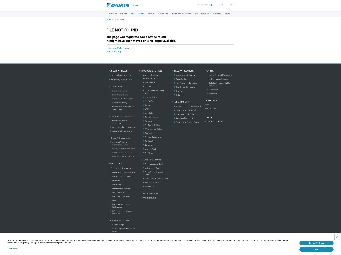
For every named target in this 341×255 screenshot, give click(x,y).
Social (193, 110)
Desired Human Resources (218, 79)
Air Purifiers (149, 101)
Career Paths (213, 90)
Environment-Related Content (188, 122)
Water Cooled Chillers (154, 129)
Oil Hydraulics (149, 198)
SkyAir (147, 105)
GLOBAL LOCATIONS (214, 121)
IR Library (180, 91)
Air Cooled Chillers (152, 125)
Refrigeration (150, 141)
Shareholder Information (186, 87)
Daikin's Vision (118, 184)
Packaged (148, 121)
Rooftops (148, 133)
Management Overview (121, 188)
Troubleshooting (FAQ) (154, 164)
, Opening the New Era (123, 157)
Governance (180, 114)
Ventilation (149, 113)
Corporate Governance (121, 196)
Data (192, 114)
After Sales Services (152, 160)
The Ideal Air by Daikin (121, 75)
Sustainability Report (184, 118)
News (114, 200)
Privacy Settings (316, 243)
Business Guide (118, 192)
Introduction (181, 106)
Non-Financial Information (186, 83)
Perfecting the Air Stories (122, 79)
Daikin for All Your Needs (122, 99)
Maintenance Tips (152, 168)
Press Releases (210, 109)
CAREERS (217, 14)
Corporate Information (121, 168)
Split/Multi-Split (151, 82)
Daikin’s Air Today (119, 103)
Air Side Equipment (153, 137)
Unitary (148, 86)
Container (149, 145)
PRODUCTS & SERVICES (158, 14)
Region (203, 5)
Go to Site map (114, 51)
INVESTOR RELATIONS (181, 14)
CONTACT (209, 117)
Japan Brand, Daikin (120, 95)
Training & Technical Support (157, 179)
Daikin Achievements (120, 138)
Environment (181, 110)
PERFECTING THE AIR (118, 14)
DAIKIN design (118, 225)
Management (196, 106)
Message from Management (123, 172)
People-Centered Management (220, 75)
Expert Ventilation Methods (123, 127)
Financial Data (181, 79)
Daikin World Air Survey (122, 131)
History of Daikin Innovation (123, 149)
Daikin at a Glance (119, 91)
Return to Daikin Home (118, 48)
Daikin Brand (116, 86)
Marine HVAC (150, 149)
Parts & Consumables (153, 183)
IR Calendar (180, 95)
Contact (219, 5)
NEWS (228, 14)
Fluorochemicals (150, 193)
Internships (212, 94)
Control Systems (151, 117)
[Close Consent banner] (337, 237)
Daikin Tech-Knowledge (121, 116)
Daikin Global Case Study (122, 153)
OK (316, 249)
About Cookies (12, 248)
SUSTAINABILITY (202, 14)
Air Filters (149, 153)
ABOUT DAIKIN (137, 14)
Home (109, 20)
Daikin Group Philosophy (122, 176)
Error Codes (149, 187)
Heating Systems (151, 97)
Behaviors (116, 180)
